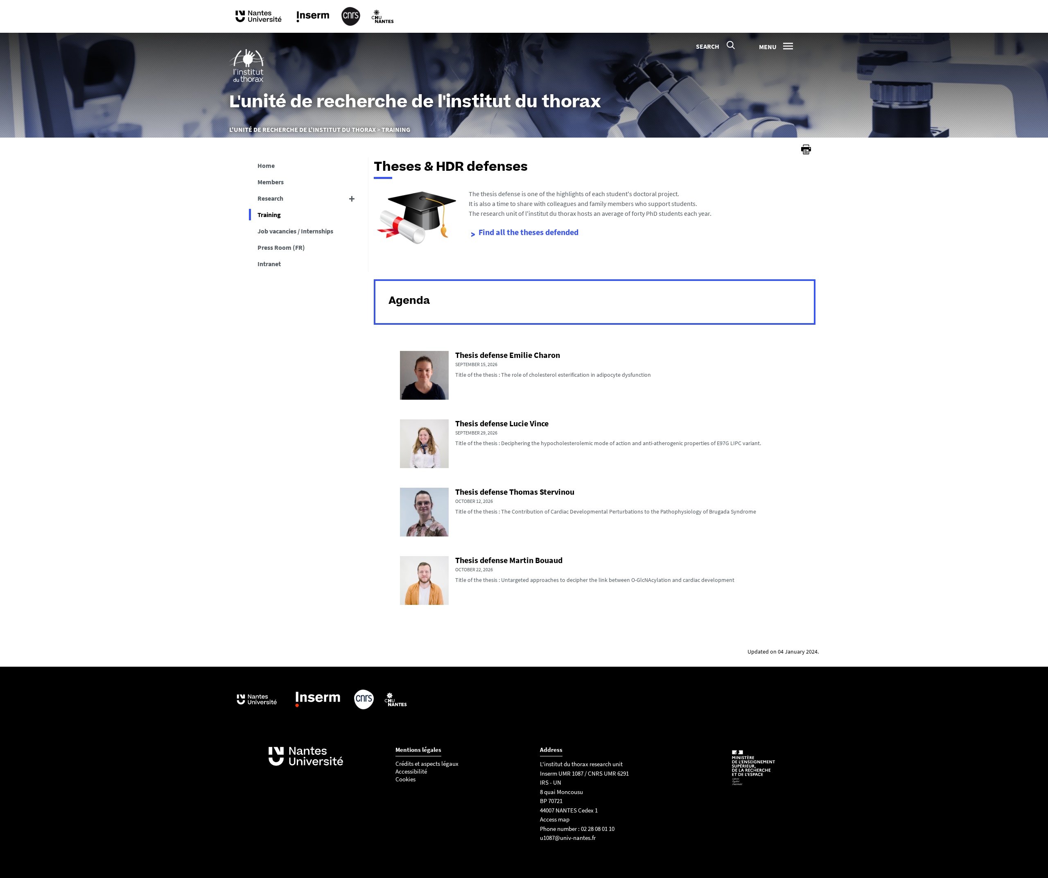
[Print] (806, 149)
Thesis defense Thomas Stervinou (514, 492)
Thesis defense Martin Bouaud (508, 560)
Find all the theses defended (528, 232)
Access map (554, 819)
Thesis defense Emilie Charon (507, 355)
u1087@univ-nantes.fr (568, 838)
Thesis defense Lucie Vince (502, 423)
